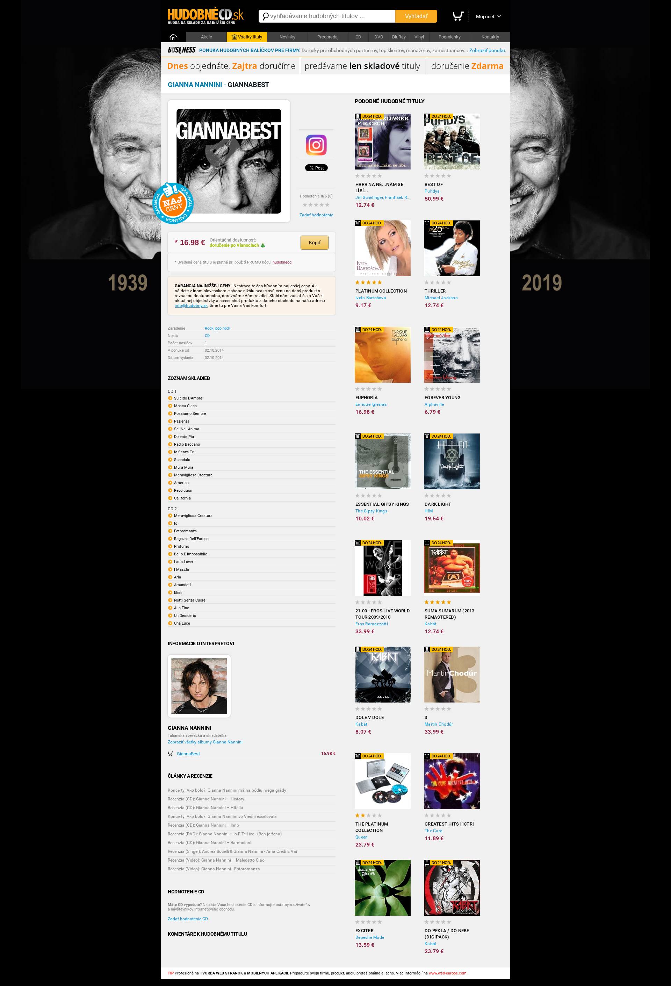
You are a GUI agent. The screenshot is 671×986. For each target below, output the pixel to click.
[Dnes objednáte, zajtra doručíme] (335, 73)
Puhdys (432, 191)
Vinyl (419, 36)
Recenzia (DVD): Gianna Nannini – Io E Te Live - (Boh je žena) (225, 834)
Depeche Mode (369, 937)
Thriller (435, 291)
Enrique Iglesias (371, 404)
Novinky (287, 36)
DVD (378, 36)
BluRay (399, 36)
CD (358, 36)
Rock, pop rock (217, 328)
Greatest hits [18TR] (449, 824)
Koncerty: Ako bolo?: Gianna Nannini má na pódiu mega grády (227, 790)
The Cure (433, 830)
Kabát (430, 623)
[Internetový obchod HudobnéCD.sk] (206, 16)
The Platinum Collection (371, 827)
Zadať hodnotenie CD (188, 918)
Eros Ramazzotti (371, 623)
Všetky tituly (250, 36)
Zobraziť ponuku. (487, 50)
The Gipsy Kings (371, 511)
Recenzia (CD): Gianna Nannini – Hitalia (205, 807)
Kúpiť (314, 242)
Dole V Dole (369, 717)
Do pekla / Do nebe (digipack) (447, 934)
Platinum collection (381, 291)
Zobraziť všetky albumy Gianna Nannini (205, 742)
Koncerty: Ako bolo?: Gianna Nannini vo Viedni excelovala (222, 816)
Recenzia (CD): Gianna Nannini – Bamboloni (209, 842)
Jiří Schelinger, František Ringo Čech (383, 197)
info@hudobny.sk (191, 305)
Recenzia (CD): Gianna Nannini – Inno (203, 825)
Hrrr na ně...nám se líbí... (379, 187)
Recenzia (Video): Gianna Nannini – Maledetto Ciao (216, 860)
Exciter (364, 930)
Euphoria (366, 397)
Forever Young (443, 397)
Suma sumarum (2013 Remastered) (450, 614)
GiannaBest (188, 753)
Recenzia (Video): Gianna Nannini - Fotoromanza (214, 868)
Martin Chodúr (439, 724)
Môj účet (485, 16)
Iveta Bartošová (370, 297)
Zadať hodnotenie (316, 215)
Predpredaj (328, 36)
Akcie (206, 36)
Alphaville (434, 404)
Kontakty (490, 36)
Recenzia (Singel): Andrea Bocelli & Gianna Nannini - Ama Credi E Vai (232, 851)
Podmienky (450, 36)
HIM (429, 511)
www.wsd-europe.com (448, 973)
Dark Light (438, 504)
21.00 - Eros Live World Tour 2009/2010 (382, 614)
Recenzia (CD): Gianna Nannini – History (206, 799)
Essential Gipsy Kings (382, 504)
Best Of (434, 184)
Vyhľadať (416, 16)
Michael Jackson (441, 297)
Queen (361, 837)
